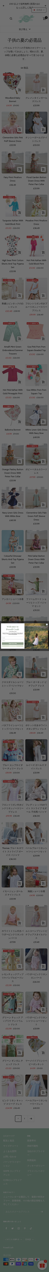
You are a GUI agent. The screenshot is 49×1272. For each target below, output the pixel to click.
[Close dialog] (47, 624)
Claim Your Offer (13, 643)
